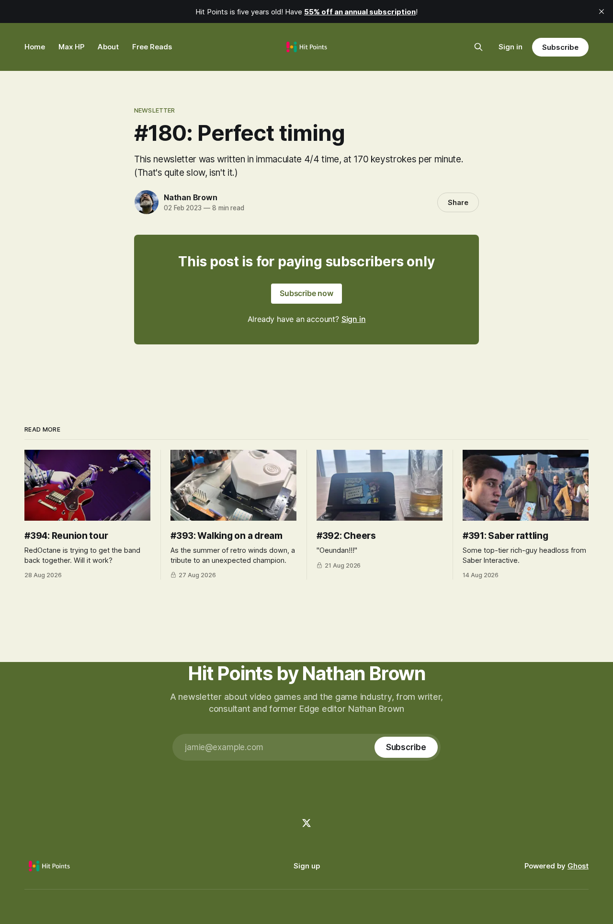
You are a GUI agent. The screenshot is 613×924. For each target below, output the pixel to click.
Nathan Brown (190, 197)
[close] (601, 11)
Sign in (510, 46)
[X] (306, 823)
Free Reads (152, 46)
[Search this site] (478, 47)
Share (458, 202)
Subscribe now (306, 293)
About (108, 46)
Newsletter (154, 110)
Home (34, 46)
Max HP (71, 46)
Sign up (307, 865)
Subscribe (560, 47)
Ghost (578, 865)
